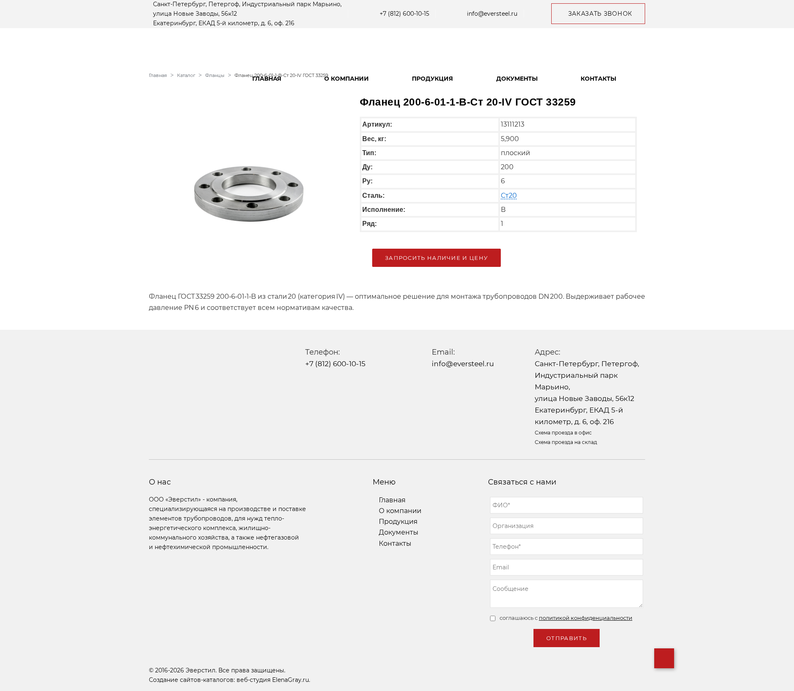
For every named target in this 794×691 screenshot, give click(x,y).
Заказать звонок (600, 13)
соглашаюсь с (566, 617)
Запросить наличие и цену (436, 257)
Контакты (598, 78)
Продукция (432, 78)
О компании (346, 78)
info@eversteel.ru (492, 13)
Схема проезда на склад (566, 442)
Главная (266, 78)
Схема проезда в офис (563, 432)
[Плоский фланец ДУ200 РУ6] (248, 184)
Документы (517, 78)
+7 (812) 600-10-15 (404, 13)
